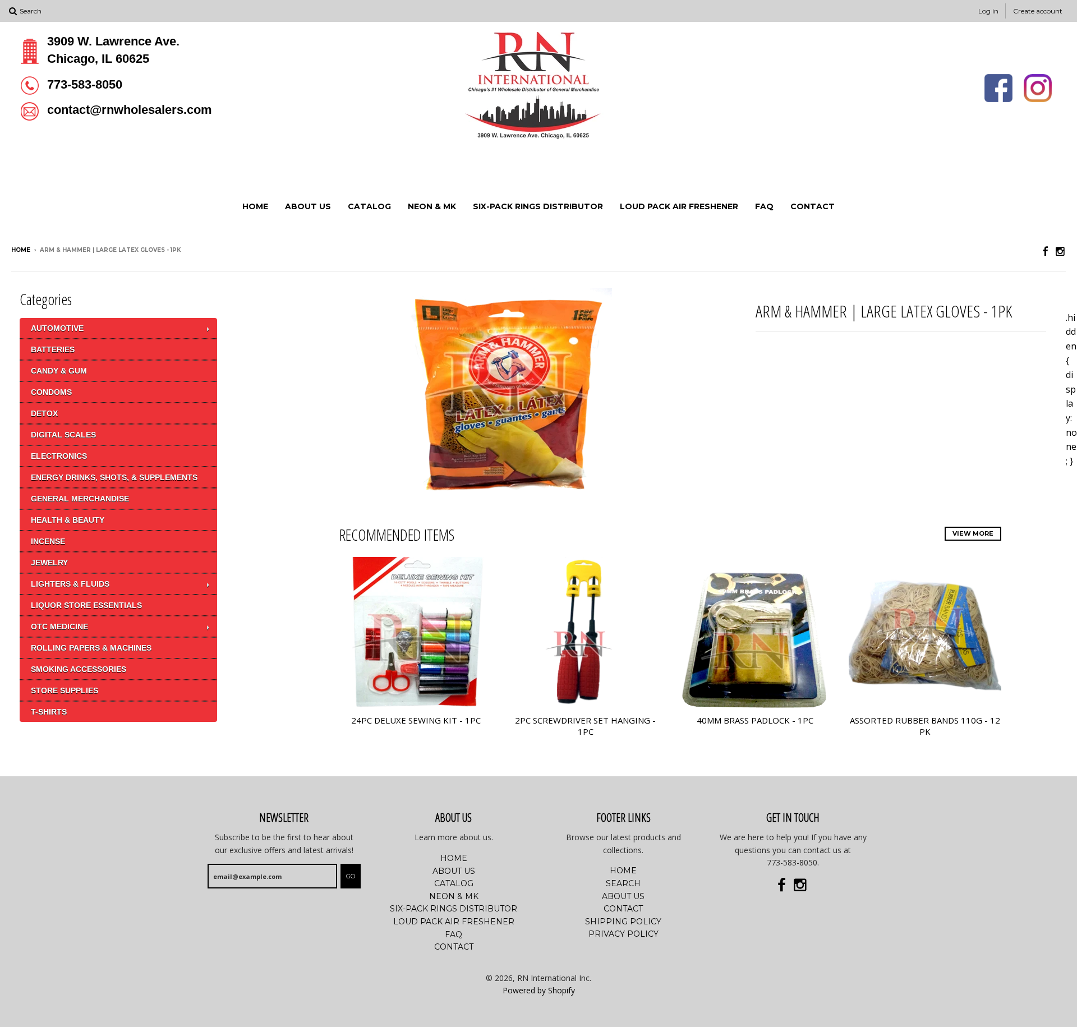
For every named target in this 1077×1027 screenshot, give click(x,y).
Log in (988, 11)
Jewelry (49, 562)
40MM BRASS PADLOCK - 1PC (755, 720)
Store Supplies (64, 690)
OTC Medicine (59, 626)
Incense (48, 541)
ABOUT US (308, 206)
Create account (1037, 11)
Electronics (59, 456)
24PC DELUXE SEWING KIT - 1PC (416, 720)
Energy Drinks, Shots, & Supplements (114, 477)
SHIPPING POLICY (623, 922)
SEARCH (623, 883)
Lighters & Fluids (70, 583)
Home (20, 250)
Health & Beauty (67, 519)
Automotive (57, 328)
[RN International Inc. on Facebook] (1045, 251)
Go (350, 876)
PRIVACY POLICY (623, 934)
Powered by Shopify (539, 990)
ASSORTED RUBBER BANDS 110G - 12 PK (925, 726)
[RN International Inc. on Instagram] (1061, 251)
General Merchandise (80, 498)
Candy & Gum (59, 370)
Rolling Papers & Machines (91, 647)
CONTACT (812, 206)
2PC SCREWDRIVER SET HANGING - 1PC (585, 726)
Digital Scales (63, 434)
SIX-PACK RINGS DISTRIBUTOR (538, 206)
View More (972, 533)
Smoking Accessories (78, 669)
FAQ (764, 206)
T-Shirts (49, 711)
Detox (44, 413)
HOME (255, 206)
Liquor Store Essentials (86, 605)
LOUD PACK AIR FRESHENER (679, 206)
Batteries (53, 349)
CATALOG (369, 206)
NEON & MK (432, 206)
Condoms (51, 392)
